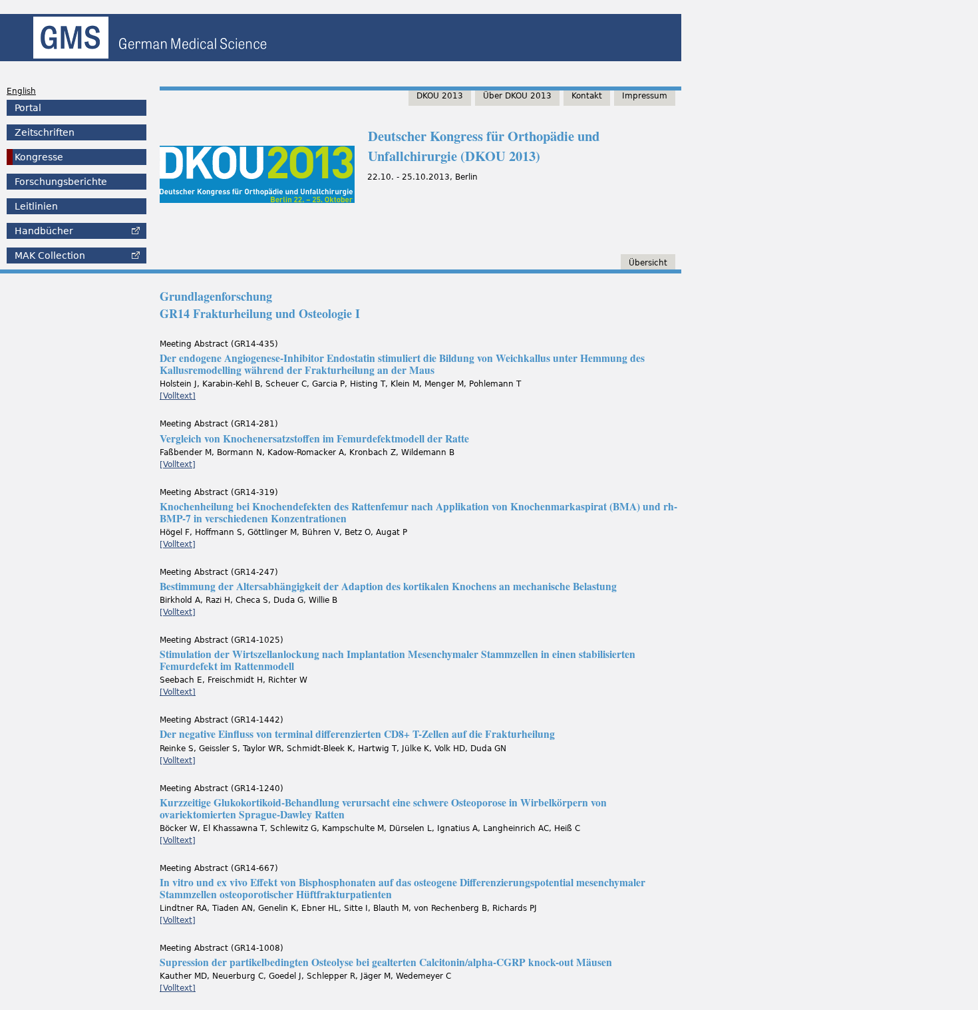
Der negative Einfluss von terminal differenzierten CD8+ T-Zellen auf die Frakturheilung (357, 734)
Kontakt (586, 95)
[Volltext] (178, 396)
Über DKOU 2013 (517, 95)
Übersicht (648, 262)
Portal (28, 107)
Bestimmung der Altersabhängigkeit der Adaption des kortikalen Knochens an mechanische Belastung (388, 586)
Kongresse (39, 157)
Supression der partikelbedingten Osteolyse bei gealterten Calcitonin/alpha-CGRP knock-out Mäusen (386, 962)
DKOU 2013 (439, 95)
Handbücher (44, 231)
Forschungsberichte (61, 181)
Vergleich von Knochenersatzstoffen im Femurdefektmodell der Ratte (314, 438)
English (21, 91)
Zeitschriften (45, 132)
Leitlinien (36, 206)
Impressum (644, 95)
